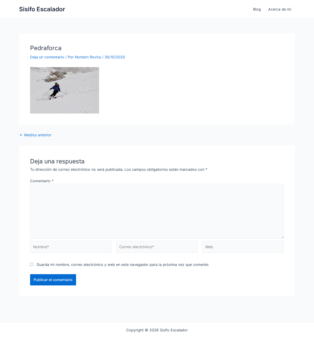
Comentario (42, 181)
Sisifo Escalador (42, 9)
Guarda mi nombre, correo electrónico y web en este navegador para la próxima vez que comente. (123, 264)
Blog (257, 9)
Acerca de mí (279, 9)
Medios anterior (35, 135)
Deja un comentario (47, 57)
